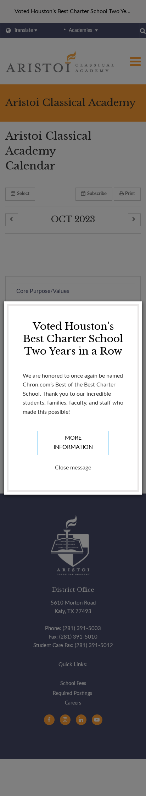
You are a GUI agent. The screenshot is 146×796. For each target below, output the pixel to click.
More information (73, 442)
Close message (73, 468)
